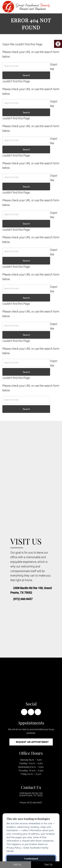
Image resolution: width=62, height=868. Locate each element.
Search (26, 409)
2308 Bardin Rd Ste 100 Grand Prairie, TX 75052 (31, 794)
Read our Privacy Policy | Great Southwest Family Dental (27, 848)
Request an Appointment (32, 742)
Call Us (17, 864)
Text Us (47, 864)
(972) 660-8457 (23, 599)
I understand (31, 858)
